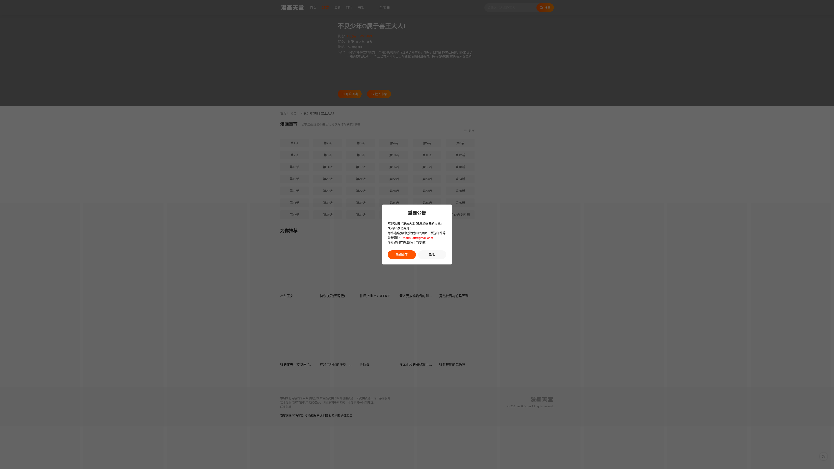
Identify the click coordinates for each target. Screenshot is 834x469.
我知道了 (402, 254)
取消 (432, 254)
